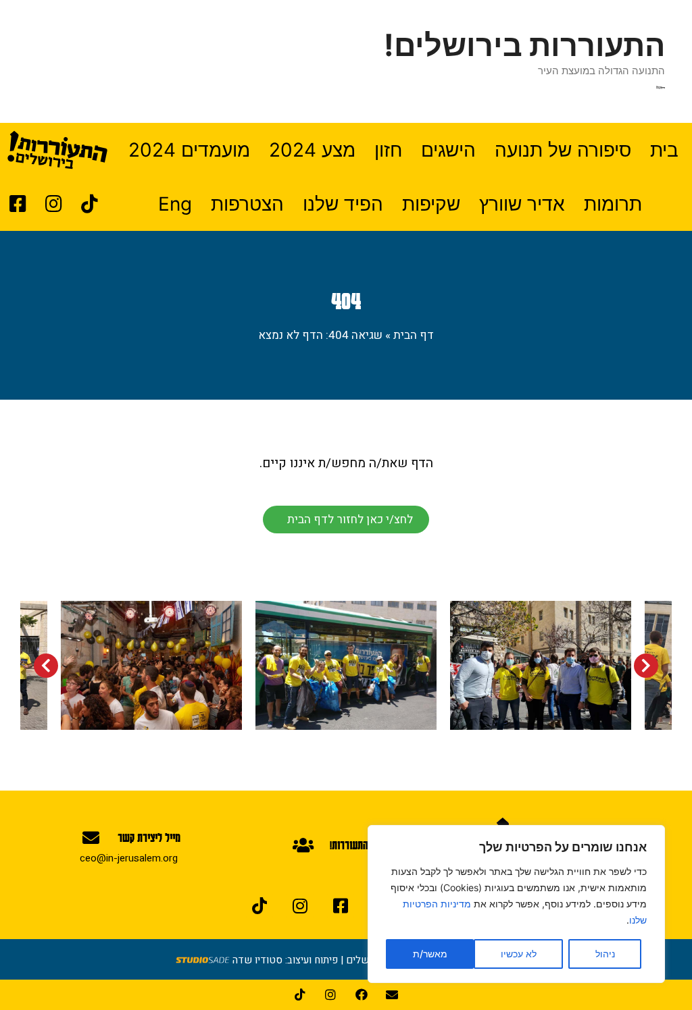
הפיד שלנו (343, 203)
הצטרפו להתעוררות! (366, 844)
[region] (516, 904)
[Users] (302, 844)
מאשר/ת (430, 953)
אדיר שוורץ (522, 203)
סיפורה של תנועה (563, 149)
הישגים (448, 149)
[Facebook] (361, 994)
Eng (175, 203)
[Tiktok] (259, 905)
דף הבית (413, 335)
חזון (388, 149)
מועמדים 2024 (189, 149)
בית (664, 149)
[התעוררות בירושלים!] (660, 87)
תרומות (613, 203)
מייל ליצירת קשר (149, 837)
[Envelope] (90, 837)
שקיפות (431, 203)
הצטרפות (247, 203)
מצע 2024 (312, 149)
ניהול (605, 953)
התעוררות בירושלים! (524, 44)
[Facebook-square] (340, 905)
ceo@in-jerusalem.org (129, 858)
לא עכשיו (519, 953)
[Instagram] (300, 905)
